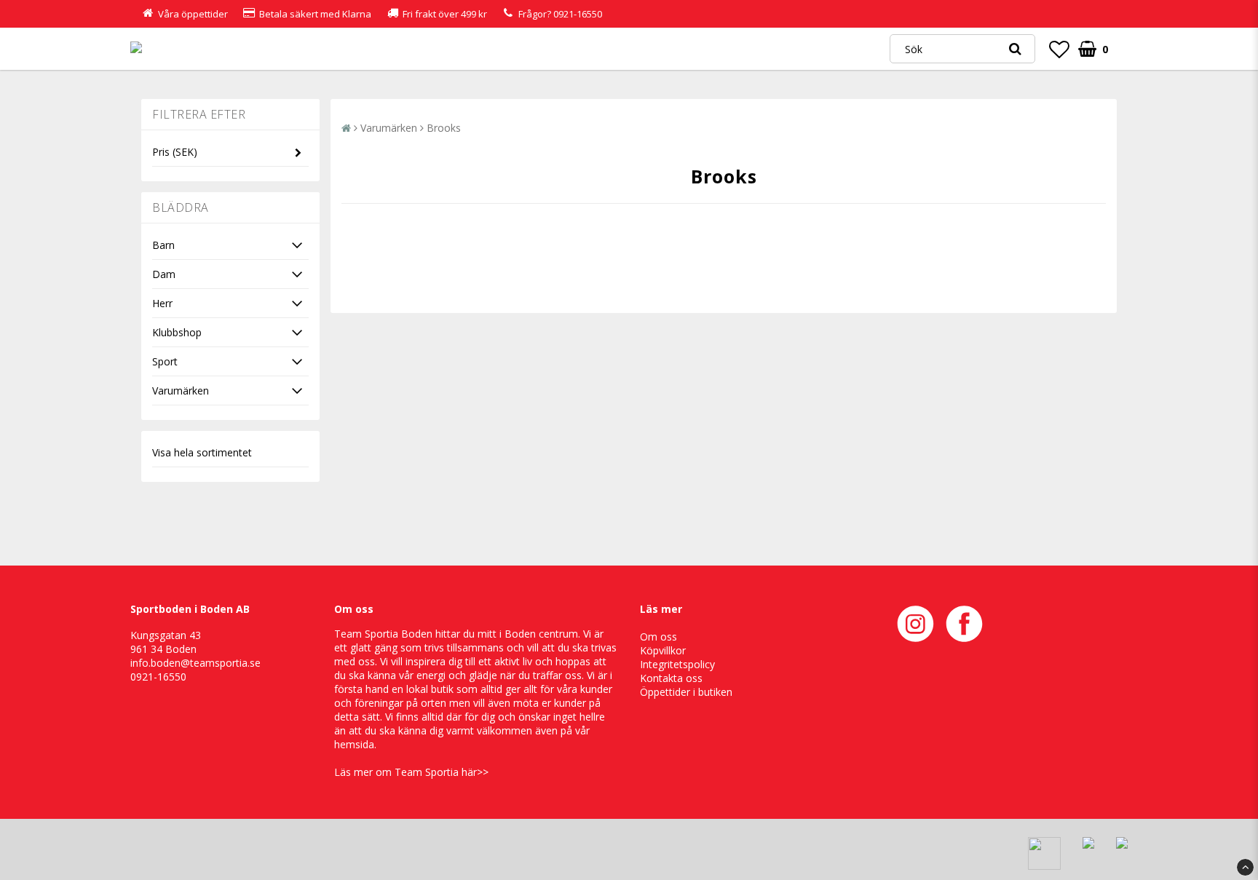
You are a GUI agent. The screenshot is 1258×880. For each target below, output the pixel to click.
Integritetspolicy (677, 664)
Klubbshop (177, 332)
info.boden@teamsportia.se (195, 663)
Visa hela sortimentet (202, 452)
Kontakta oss (671, 678)
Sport (165, 361)
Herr (162, 303)
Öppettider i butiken (686, 692)
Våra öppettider (193, 13)
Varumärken (180, 390)
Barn (163, 245)
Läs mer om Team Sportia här (405, 772)
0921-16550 (577, 13)
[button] (1059, 49)
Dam (163, 274)
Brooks (444, 128)
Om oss (658, 636)
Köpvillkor (663, 650)
